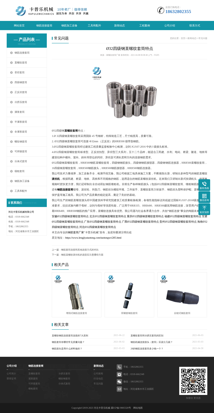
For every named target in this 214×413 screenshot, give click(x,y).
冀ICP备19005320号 (121, 408)
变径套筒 (20, 72)
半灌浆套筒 (21, 121)
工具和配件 (94, 25)
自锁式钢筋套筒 (182, 313)
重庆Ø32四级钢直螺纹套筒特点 (145, 216)
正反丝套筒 (21, 92)
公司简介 (11, 373)
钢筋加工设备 (69, 25)
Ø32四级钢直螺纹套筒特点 (129, 48)
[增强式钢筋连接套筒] (76, 290)
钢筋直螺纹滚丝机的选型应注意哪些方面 (82, 255)
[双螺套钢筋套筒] (129, 290)
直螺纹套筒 (21, 62)
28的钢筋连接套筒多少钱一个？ (147, 348)
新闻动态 (119, 25)
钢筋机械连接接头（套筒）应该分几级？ (152, 342)
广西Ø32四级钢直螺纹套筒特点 (140, 221)
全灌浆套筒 (21, 131)
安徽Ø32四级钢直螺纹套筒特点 (70, 216)
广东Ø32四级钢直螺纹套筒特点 (102, 221)
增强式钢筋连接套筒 (76, 313)
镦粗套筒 (20, 171)
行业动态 (98, 378)
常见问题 (203, 38)
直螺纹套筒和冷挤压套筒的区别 (147, 335)
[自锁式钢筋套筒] (182, 290)
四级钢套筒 (21, 82)
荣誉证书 (11, 378)
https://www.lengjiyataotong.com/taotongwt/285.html (93, 237)
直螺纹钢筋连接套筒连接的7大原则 (70, 335)
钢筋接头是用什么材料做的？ (67, 348)
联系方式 (194, 25)
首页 (183, 38)
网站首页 (19, 25)
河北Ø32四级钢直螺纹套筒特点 (97, 227)
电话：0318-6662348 (133, 374)
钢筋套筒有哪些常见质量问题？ (68, 342)
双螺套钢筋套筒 (129, 313)
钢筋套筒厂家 (76, 232)
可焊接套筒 (21, 151)
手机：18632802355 (133, 367)
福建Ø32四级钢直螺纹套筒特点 (183, 216)
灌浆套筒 (20, 112)
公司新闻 (98, 373)
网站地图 (138, 408)
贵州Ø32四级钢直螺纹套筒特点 (177, 221)
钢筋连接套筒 (44, 25)
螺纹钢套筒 (21, 141)
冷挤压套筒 (21, 102)
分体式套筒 (21, 161)
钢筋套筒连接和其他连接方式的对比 (80, 250)
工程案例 (144, 25)
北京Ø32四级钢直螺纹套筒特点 (107, 216)
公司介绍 (169, 25)
